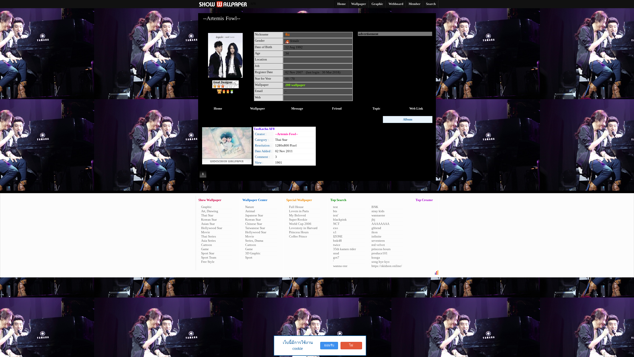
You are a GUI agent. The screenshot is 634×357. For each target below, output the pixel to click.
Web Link (416, 108)
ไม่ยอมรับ (351, 346)
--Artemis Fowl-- (286, 134)
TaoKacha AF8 (264, 129)
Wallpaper (257, 108)
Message (297, 108)
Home (218, 108)
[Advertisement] (395, 67)
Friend (337, 108)
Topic (376, 108)
